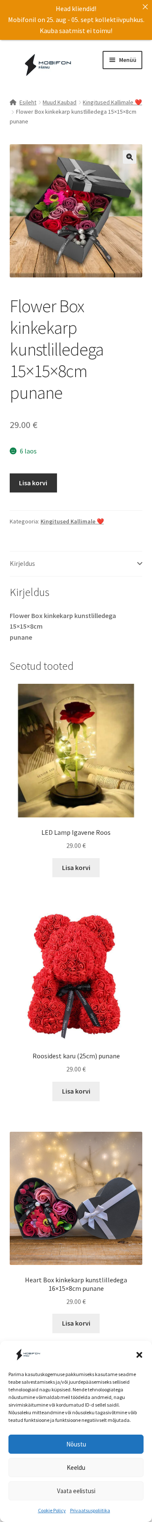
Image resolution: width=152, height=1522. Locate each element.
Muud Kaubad (59, 102)
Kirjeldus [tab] (22, 563)
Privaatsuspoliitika (90, 1510)
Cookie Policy (52, 1510)
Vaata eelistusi (76, 1491)
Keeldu (76, 1467)
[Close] (145, 7)
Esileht (27, 102)
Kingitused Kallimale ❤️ (112, 102)
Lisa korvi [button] (76, 867)
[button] (139, 1355)
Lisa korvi (33, 482)
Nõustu (76, 1444)
